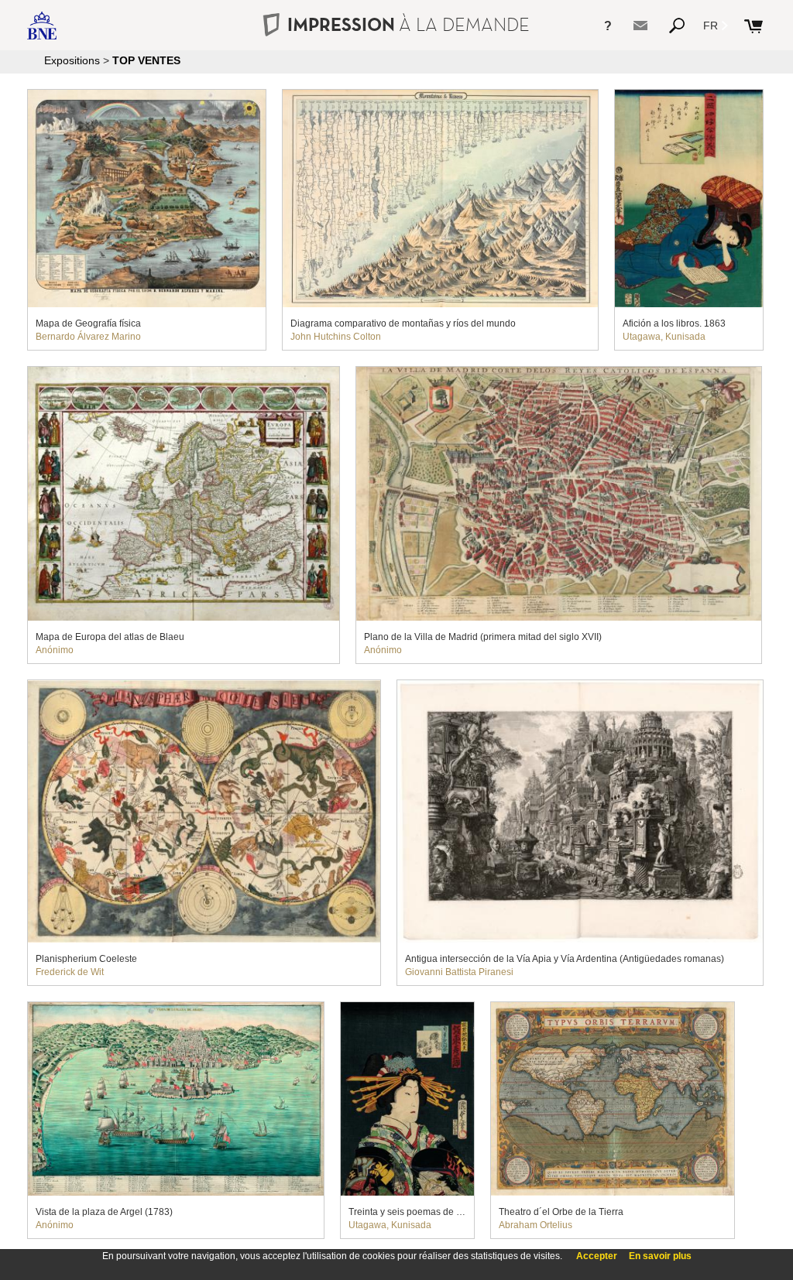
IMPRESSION (408, 24)
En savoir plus (660, 1256)
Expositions (72, 60)
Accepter (596, 1256)
